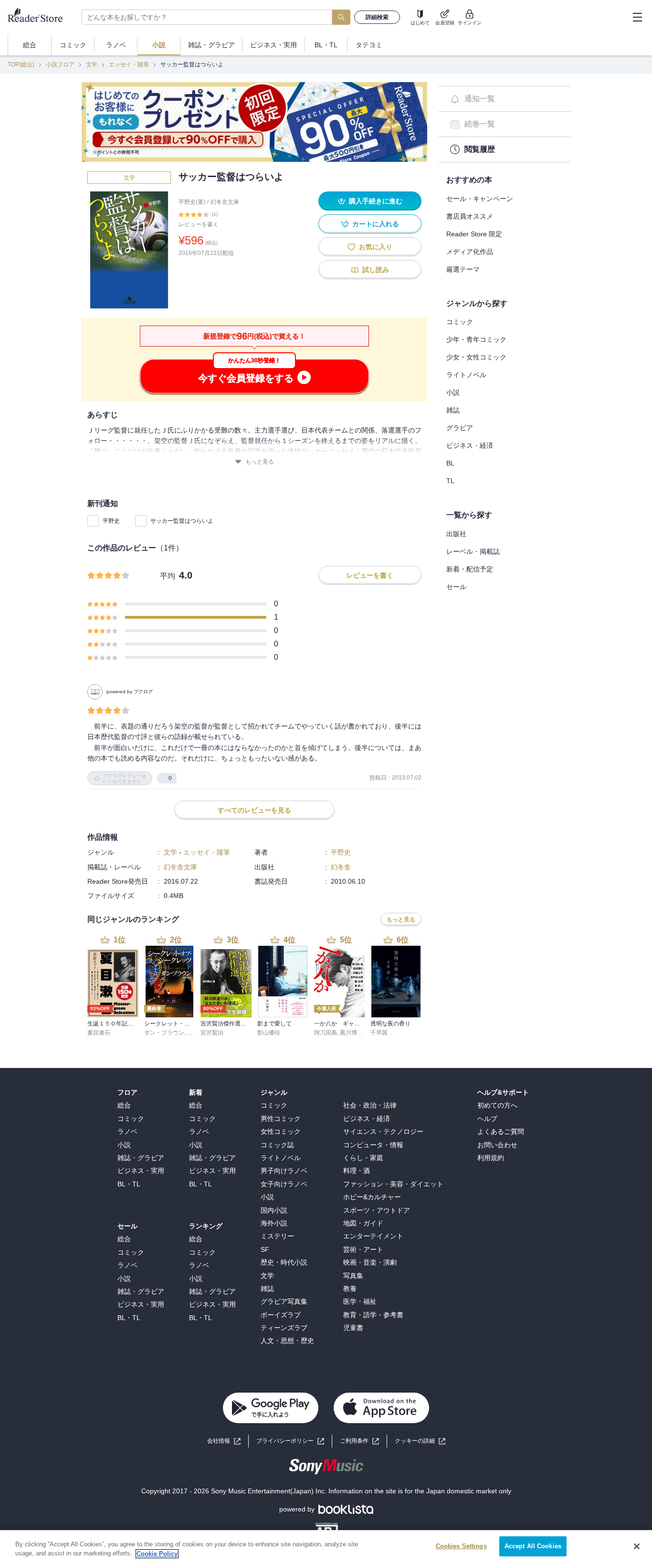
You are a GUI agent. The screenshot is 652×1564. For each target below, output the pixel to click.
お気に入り (375, 247)
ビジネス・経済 (469, 445)
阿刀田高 (325, 1032)
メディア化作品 (469, 251)
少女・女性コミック (476, 357)
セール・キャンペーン (479, 198)
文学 (91, 64)
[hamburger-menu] (637, 17)
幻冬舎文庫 (224, 202)
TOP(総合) (21, 64)
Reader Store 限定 (474, 234)
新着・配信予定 (469, 569)
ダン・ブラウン (164, 1032)
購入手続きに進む (375, 201)
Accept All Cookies (533, 1546)
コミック (459, 322)
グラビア (459, 428)
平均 (167, 576)
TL (450, 481)
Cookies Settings (461, 1546)
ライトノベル (466, 375)
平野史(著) (192, 202)
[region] (326, 1547)
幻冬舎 (341, 867)
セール (456, 587)
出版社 (456, 534)
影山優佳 (268, 1032)
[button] (420, 1441)
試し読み (375, 270)
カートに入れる (375, 224)
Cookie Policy (157, 1553)
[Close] (636, 1546)
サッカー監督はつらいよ (181, 521)
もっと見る (259, 461)
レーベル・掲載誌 (473, 551)
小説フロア (60, 64)
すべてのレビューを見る (254, 810)
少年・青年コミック (476, 339)
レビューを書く (199, 224)
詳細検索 (377, 17)
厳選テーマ (463, 269)
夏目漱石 (98, 1032)
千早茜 (379, 1032)
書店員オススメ (469, 216)
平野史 (111, 521)
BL (450, 463)
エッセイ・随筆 (129, 64)
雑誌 (453, 410)
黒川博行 (351, 1032)
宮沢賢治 (211, 1032)
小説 (453, 392)
